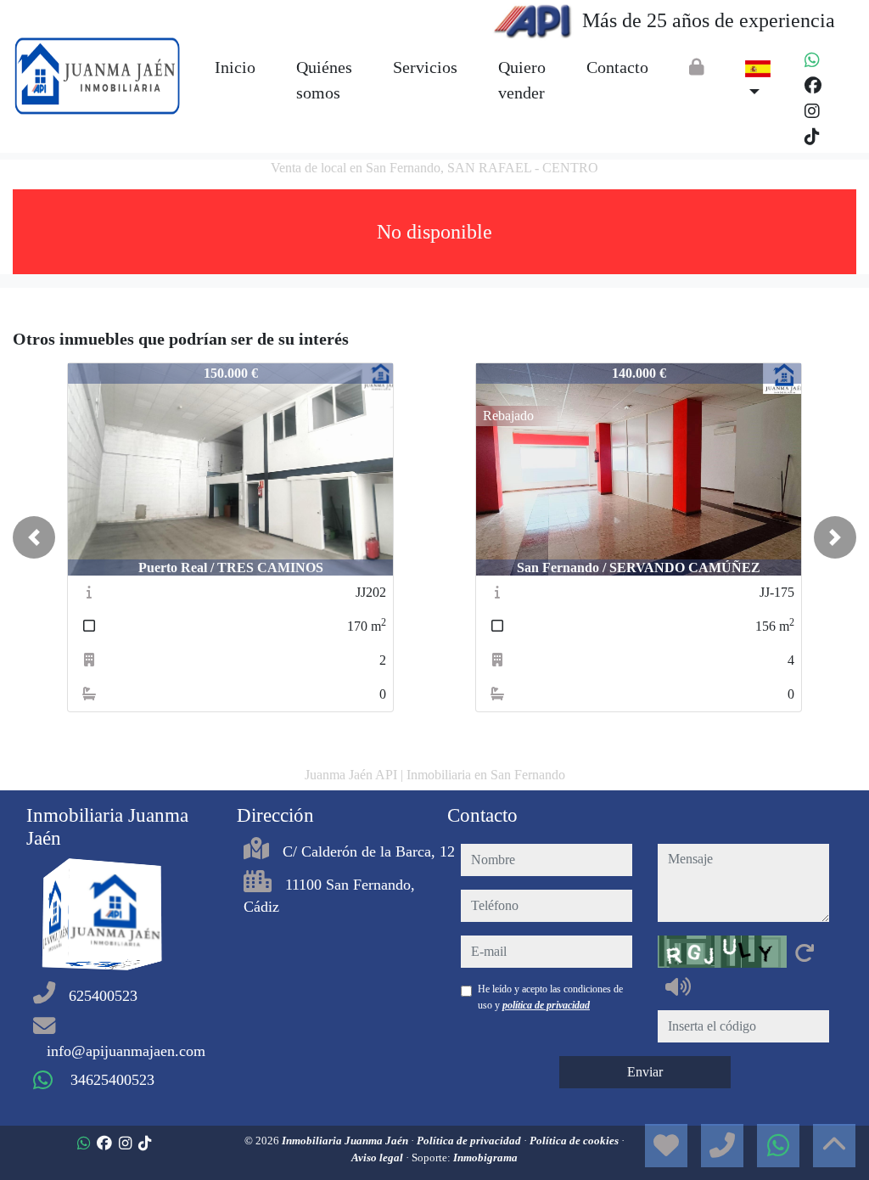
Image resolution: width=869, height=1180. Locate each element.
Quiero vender (522, 80)
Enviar (645, 1072)
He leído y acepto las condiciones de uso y (550, 996)
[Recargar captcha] (804, 952)
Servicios (425, 67)
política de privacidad (546, 1005)
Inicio (235, 67)
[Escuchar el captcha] (678, 986)
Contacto (617, 67)
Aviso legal (378, 1157)
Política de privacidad (470, 1140)
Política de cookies (575, 1140)
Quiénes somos (324, 80)
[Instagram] (812, 111)
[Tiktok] (812, 136)
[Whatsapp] (812, 60)
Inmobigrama (485, 1157)
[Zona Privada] (696, 67)
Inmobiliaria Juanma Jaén (346, 1140)
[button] (34, 537)
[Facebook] (813, 85)
